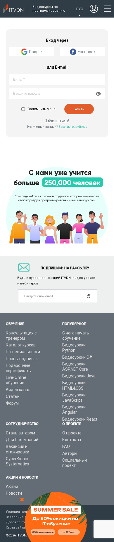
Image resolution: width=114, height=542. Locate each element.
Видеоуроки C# (77, 357)
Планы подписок (22, 358)
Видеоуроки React (79, 419)
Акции (12, 486)
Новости (14, 493)
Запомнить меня (41, 109)
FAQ (66, 446)
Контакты (71, 439)
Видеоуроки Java (79, 376)
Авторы (69, 453)
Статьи (13, 396)
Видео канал (18, 389)
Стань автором (20, 433)
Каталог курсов (21, 345)
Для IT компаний (22, 439)
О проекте (72, 433)
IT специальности (23, 351)
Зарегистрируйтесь (72, 127)
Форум (12, 403)
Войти (79, 109)
